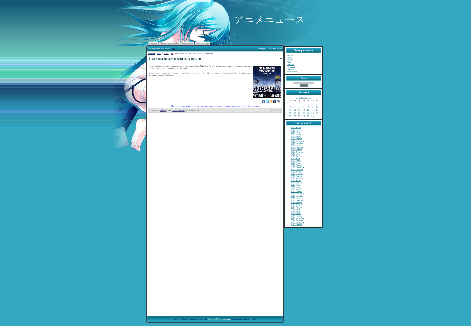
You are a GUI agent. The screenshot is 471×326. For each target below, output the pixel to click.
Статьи (163, 43)
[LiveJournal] (279, 101)
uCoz (254, 319)
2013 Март (296, 180)
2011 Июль (296, 136)
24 (317, 113)
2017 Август (296, 224)
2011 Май (295, 132)
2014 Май (295, 209)
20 (299, 113)
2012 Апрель (296, 156)
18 (290, 113)
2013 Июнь (296, 187)
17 (317, 110)
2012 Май (295, 158)
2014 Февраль (297, 205)
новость (229, 66)
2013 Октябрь (297, 196)
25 (290, 116)
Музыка (290, 64)
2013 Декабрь (297, 200)
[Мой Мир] (275, 101)
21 (304, 113)
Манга (290, 60)
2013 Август (296, 191)
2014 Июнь (296, 211)
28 (304, 116)
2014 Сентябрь (297, 218)
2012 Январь (296, 149)
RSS (173, 48)
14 (304, 110)
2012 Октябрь (297, 169)
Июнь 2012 (304, 97)
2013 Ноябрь (296, 198)
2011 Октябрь (297, 143)
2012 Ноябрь (296, 172)
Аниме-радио (188, 43)
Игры (289, 57)
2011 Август (296, 138)
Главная (151, 53)
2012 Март (296, 154)
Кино (289, 62)
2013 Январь (296, 176)
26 (295, 116)
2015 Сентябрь (297, 222)
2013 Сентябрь (297, 194)
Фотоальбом (173, 43)
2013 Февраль (297, 178)
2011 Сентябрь (297, 141)
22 (172, 53)
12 (295, 110)
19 (295, 113)
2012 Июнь (296, 161)
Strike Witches (178, 110)
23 (312, 113)
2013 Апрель (296, 183)
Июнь (166, 53)
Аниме (163, 110)
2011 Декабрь (297, 147)
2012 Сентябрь (297, 167)
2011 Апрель (296, 130)
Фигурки (291, 67)
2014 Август (296, 216)
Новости (153, 43)
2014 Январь (296, 202)
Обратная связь (202, 43)
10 (317, 107)
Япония (290, 69)
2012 (159, 53)
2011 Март (296, 127)
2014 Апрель (296, 207)
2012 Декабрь (297, 174)
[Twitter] (267, 101)
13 (299, 110)
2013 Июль (296, 189)
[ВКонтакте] (263, 101)
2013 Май (295, 185)
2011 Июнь (296, 134)
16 (312, 110)
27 (299, 116)
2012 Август (296, 165)
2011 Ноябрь (296, 145)
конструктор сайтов (240, 319)
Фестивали (292, 72)
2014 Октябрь (297, 220)
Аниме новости (181, 319)
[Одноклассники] (271, 101)
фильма (189, 66)
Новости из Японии (198, 319)
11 (290, 110)
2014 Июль (296, 213)
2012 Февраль (297, 152)
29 (308, 116)
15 (308, 110)
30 (312, 116)
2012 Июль (296, 163)
